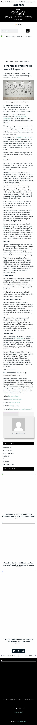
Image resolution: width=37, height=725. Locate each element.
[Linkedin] (23, 708)
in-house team (18, 339)
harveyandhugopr (16, 399)
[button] (28, 31)
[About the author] (10, 414)
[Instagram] (23, 651)
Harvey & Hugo (15, 402)
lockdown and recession (25, 137)
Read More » (18, 521)
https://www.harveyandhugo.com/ (20, 409)
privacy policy (18, 712)
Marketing (26, 61)
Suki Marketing (21, 721)
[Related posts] (26, 414)
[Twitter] (18, 651)
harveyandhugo (13, 396)
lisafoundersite (18, 433)
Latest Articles (19, 61)
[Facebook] (14, 651)
